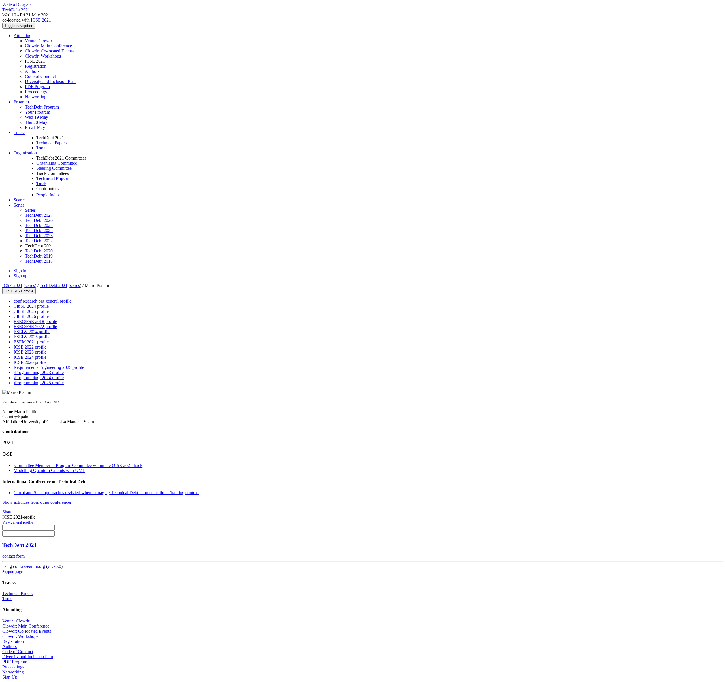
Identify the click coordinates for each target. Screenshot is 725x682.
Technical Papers (51, 142)
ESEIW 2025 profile (32, 336)
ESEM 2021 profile (31, 341)
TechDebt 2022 (39, 240)
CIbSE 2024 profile (31, 306)
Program (21, 101)
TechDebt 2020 (39, 250)
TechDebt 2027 (39, 215)
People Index (48, 194)
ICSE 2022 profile (30, 347)
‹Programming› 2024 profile (39, 377)
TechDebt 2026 (39, 220)
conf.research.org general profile (42, 301)
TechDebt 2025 (39, 225)
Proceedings (36, 91)
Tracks (19, 132)
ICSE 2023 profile (30, 352)
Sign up (20, 275)
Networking (35, 96)
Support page (12, 572)
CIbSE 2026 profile (31, 316)
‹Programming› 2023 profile (39, 372)
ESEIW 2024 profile (32, 331)
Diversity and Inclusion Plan (50, 81)
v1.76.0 (54, 566)
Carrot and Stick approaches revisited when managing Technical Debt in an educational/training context (106, 492)
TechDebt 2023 (39, 235)
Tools (41, 147)
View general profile (17, 522)
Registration (35, 66)
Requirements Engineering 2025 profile (49, 367)
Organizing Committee (56, 163)
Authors (32, 71)
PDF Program (37, 86)
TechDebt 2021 (53, 285)
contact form (13, 556)
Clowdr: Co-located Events (49, 50)
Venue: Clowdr (38, 40)
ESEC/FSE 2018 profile (35, 321)
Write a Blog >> (16, 4)
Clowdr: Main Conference (48, 45)
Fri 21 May (35, 127)
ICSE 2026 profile (30, 362)
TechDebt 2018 (39, 261)
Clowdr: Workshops (43, 56)
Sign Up (9, 677)
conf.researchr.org (29, 566)
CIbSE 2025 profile (31, 311)
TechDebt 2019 (39, 256)
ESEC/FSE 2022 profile (35, 326)
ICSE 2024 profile (30, 357)
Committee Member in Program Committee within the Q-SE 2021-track (78, 465)
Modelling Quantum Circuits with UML (49, 470)
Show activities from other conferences (37, 502)
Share (7, 511)
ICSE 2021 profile (19, 291)
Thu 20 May (36, 122)
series (30, 285)
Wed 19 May (36, 117)
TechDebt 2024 (39, 230)
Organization (25, 152)
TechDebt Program (42, 107)
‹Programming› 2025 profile (39, 382)
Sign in (20, 270)
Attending (22, 35)
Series (30, 210)
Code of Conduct (40, 76)
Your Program (37, 112)
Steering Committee (54, 168)
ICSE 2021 (41, 20)
